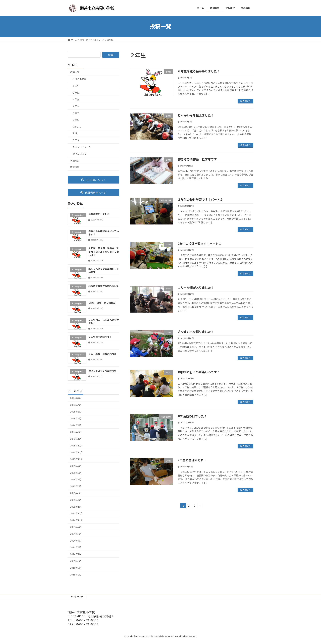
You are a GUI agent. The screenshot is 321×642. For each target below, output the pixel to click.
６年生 (75, 119)
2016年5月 (75, 567)
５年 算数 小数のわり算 (102, 353)
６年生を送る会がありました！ (199, 71)
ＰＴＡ (75, 140)
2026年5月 (75, 411)
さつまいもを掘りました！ (196, 332)
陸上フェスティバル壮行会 (102, 370)
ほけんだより (79, 153)
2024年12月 (76, 513)
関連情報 (74, 167)
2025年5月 (75, 493)
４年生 (75, 106)
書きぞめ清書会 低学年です (197, 159)
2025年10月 (76, 459)
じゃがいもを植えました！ (196, 115)
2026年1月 (75, 438)
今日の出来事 (79, 79)
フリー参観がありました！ (196, 287)
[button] (93, 180)
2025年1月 (75, 506)
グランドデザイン (81, 146)
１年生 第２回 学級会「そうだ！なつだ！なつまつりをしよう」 (103, 251)
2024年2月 (75, 554)
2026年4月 (75, 418)
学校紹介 (74, 160)
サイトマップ (77, 597)
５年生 (75, 112)
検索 (110, 54)
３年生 (75, 99)
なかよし (77, 126)
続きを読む (245, 101)
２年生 (75, 92)
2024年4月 (75, 540)
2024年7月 (75, 533)
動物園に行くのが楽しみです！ (199, 372)
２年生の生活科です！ (100, 336)
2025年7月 (75, 479)
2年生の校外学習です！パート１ (200, 244)
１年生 (75, 85)
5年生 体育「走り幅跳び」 (103, 302)
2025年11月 (76, 452)
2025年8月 (75, 472)
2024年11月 (76, 520)
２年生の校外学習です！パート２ (200, 199)
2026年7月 (75, 398)
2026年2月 (75, 432)
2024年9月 (75, 527)
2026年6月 (75, 404)
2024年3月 (75, 547)
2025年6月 (75, 486)
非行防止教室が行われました (103, 285)
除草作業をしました (99, 214)
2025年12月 (76, 445)
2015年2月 (75, 574)
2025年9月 (75, 465)
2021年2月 (75, 560)
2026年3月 (75, 425)
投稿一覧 (74, 72)
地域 (74, 133)
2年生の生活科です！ (192, 460)
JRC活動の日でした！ (192, 416)
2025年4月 (75, 499)
